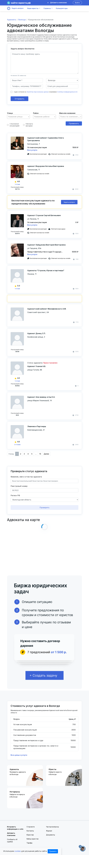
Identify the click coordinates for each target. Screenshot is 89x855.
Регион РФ (15, 495)
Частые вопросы (52, 827)
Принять (53, 851)
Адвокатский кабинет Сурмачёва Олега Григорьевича (45, 139)
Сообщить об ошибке (12, 840)
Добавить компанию (58, 2)
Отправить (19, 99)
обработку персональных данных (37, 92)
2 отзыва (17, 444)
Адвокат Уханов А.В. (36, 366)
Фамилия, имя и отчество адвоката (26, 477)
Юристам (30, 835)
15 (40, 454)
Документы (50, 835)
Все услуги (32, 150)
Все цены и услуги (19, 755)
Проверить (44, 507)
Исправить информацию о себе (15, 828)
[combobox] (18, 117)
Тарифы (29, 843)
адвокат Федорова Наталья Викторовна (45, 166)
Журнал (49, 831)
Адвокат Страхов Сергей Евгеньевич (44, 215)
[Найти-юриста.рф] (19, 2)
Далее (46, 454)
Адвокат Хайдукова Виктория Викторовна (46, 245)
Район (36, 113)
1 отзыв (17, 184)
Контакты (30, 831)
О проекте (31, 827)
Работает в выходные (29, 125)
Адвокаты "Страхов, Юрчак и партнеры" (45, 270)
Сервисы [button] (47, 8)
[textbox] (18, 117)
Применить (74, 123)
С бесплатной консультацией (14, 125)
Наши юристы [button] (32, 8)
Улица (10, 113)
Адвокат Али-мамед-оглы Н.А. (41, 397)
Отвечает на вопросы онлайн (60, 154)
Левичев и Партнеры (36, 426)
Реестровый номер (19, 486)
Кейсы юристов (32, 839)
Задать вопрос (17, 8)
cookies (17, 851)
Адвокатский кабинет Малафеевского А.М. (46, 309)
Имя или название (67, 113)
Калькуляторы (62, 8)
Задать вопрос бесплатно (22, 49)
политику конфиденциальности (67, 92)
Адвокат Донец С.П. (36, 333)
